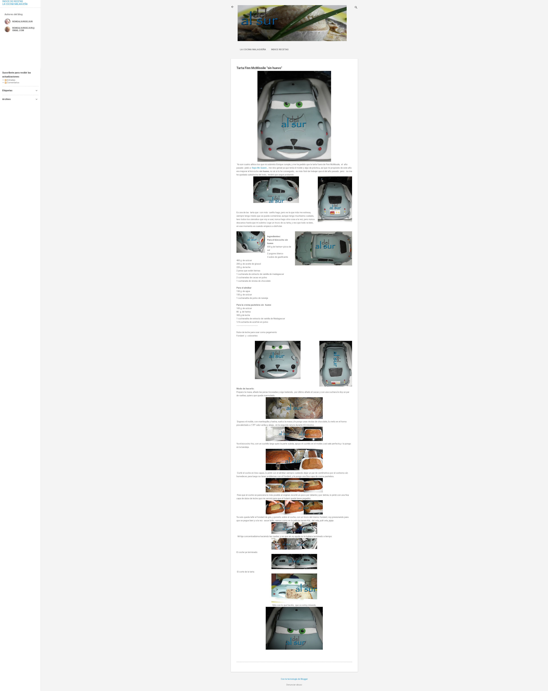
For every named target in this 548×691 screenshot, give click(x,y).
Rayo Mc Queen (259, 168)
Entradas (10, 80)
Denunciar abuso (294, 684)
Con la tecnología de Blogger (294, 679)
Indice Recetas (280, 49)
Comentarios (12, 82)
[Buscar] (356, 7)
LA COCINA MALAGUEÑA (15, 4)
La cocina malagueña (253, 49)
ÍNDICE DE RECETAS (12, 1)
